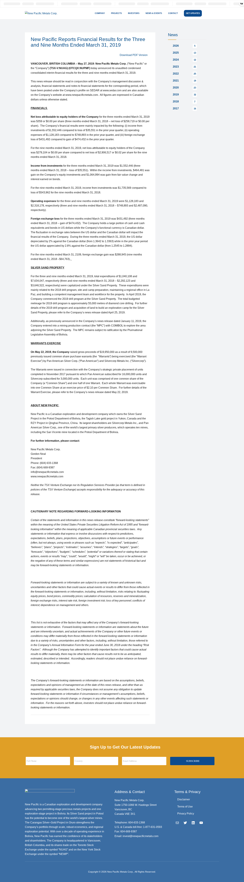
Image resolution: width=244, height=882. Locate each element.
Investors (133, 13)
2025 (176, 52)
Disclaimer (183, 799)
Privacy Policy (185, 813)
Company (100, 13)
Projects (116, 13)
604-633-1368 (136, 822)
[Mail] (177, 823)
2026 (176, 45)
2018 (176, 101)
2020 (176, 87)
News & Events (154, 13)
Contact (173, 13)
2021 (176, 80)
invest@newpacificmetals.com (140, 836)
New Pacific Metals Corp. (120, 871)
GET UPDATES (193, 13)
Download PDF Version (134, 55)
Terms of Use (185, 806)
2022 (176, 73)
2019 (176, 94)
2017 (176, 108)
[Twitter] (185, 823)
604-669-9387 (128, 831)
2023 (176, 66)
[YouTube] (201, 823)
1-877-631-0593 (152, 827)
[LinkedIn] (193, 823)
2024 (176, 59)
